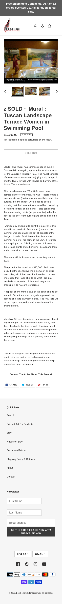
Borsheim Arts (22, 593)
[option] (17, 91)
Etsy (9, 432)
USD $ (39, 553)
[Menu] (56, 25)
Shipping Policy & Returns (21, 459)
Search (10, 415)
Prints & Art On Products (20, 424)
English (21, 553)
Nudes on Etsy (15, 441)
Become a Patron (16, 450)
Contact (11, 476)
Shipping (22, 139)
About (10, 467)
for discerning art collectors (41, 593)
